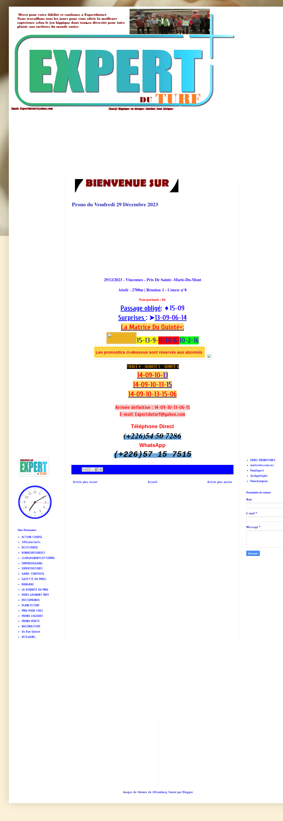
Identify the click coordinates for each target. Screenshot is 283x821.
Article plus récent (85, 482)
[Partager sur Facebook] (96, 469)
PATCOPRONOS (31, 600)
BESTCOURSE (30, 547)
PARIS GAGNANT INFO (35, 595)
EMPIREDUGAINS (32, 563)
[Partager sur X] (92, 469)
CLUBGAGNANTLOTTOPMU (38, 558)
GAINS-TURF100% (33, 574)
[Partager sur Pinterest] (101, 469)
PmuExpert (257, 470)
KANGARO (28, 584)
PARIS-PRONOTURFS (262, 460)
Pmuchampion (259, 481)
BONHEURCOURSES (33, 553)
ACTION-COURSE (32, 537)
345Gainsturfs (31, 542)
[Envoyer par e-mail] (84, 469)
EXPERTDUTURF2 (32, 568)
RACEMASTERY (31, 626)
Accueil (152, 482)
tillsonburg (159, 792)
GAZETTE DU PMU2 (34, 579)
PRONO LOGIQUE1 (32, 616)
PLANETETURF (30, 605)
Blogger (187, 792)
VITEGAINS (28, 637)
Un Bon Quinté (31, 632)
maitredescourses (262, 465)
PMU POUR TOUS (32, 611)
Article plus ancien (219, 482)
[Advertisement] (150, 141)
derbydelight (259, 476)
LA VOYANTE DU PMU (35, 590)
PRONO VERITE (31, 621)
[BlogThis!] (88, 469)
